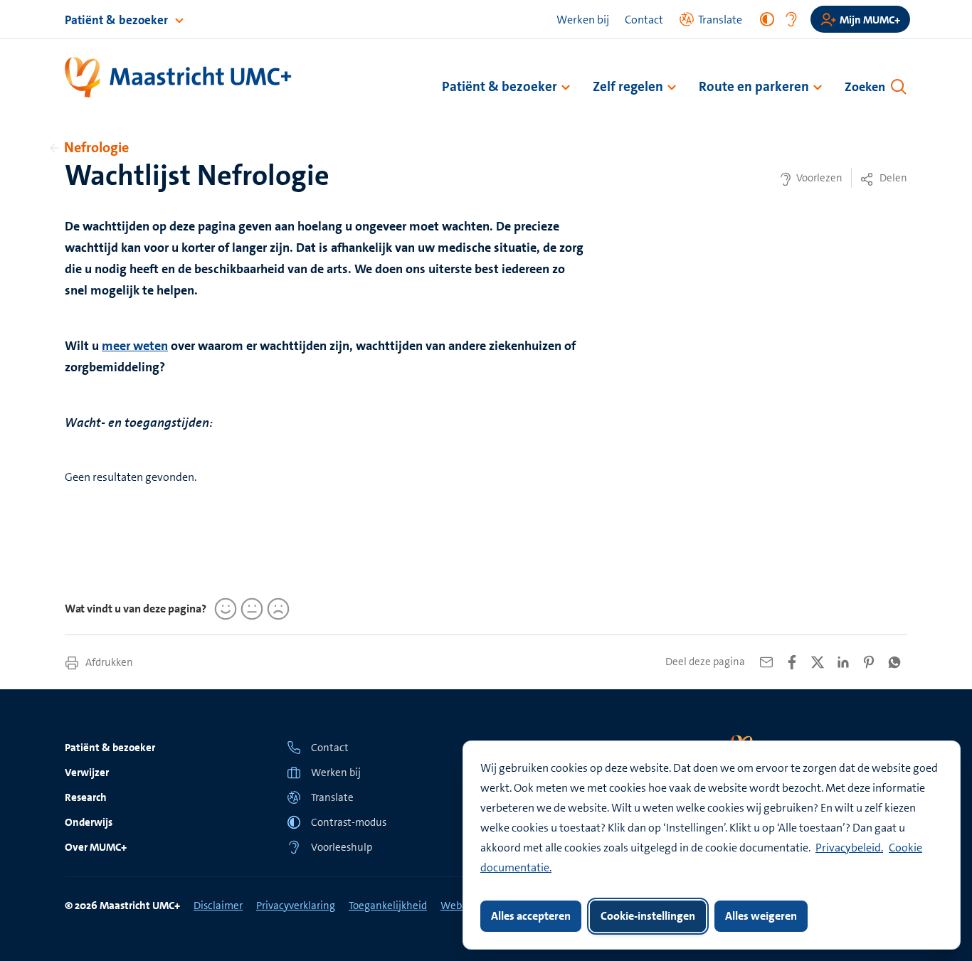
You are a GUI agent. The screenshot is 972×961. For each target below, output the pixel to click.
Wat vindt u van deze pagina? (135, 608)
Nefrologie (96, 147)
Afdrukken (108, 662)
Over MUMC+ (96, 847)
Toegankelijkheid (388, 905)
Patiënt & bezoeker (118, 20)
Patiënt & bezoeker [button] (499, 86)
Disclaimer (218, 905)
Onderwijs (88, 822)
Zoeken (865, 86)
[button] (375, 797)
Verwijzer (87, 772)
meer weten (135, 345)
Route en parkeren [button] (754, 86)
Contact (644, 19)
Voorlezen (818, 178)
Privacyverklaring (295, 905)
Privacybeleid (848, 847)
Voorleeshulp (341, 847)
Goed (223, 609)
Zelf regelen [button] (628, 86)
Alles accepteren (531, 915)
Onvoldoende (276, 609)
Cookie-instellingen (648, 915)
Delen (892, 178)
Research (86, 797)
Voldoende (249, 609)
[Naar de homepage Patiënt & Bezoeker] (179, 78)
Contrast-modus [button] (348, 822)
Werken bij (582, 19)
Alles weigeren (761, 915)
